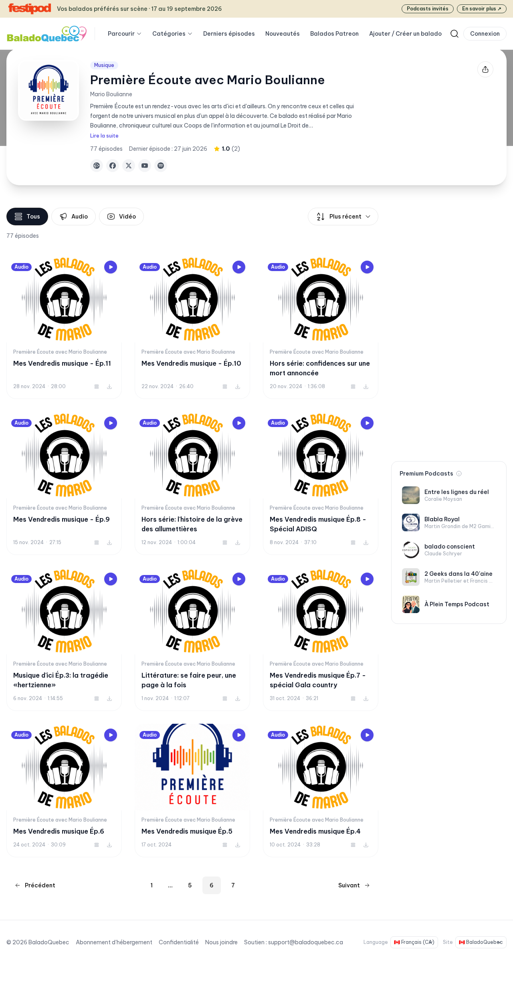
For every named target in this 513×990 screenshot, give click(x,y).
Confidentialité (179, 942)
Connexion (485, 33)
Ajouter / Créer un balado (405, 33)
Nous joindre (221, 942)
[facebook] (112, 165)
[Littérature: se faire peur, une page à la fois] (192, 639)
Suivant (349, 885)
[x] (128, 165)
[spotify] (160, 165)
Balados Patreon (334, 33)
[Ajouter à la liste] (96, 386)
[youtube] (144, 165)
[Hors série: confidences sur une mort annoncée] (320, 327)
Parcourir (121, 33)
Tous (33, 216)
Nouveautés (282, 33)
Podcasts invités (427, 9)
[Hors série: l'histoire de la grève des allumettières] (192, 483)
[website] (96, 165)
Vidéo (127, 216)
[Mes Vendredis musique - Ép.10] (192, 327)
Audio (79, 216)
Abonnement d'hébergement (114, 942)
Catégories (169, 33)
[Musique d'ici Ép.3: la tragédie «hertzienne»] (64, 639)
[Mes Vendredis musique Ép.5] (192, 790)
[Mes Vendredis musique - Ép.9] (64, 483)
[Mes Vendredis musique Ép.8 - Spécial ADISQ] (320, 483)
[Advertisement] (449, 328)
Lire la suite (104, 136)
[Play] (110, 267)
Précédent (40, 885)
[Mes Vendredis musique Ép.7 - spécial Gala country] (320, 639)
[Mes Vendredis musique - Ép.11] (64, 327)
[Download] (109, 386)
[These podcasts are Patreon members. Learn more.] (459, 473)
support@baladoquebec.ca (305, 942)
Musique (104, 65)
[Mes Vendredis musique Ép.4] (320, 790)
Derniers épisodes (229, 33)
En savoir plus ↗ (481, 9)
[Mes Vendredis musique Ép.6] (64, 790)
